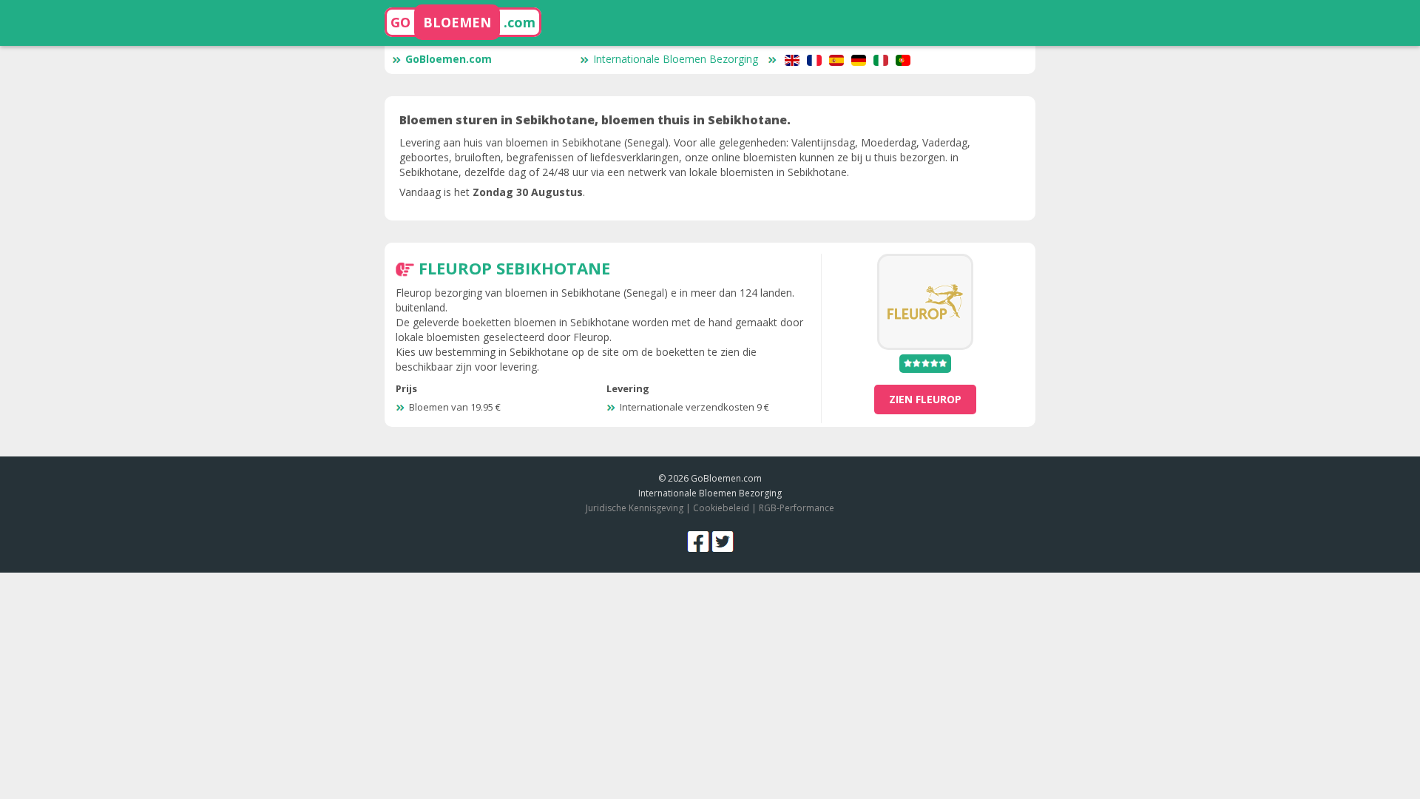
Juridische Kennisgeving (634, 508)
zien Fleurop (925, 399)
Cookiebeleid (722, 508)
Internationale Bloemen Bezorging (675, 59)
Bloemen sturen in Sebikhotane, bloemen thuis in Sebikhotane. (595, 120)
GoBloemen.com (448, 59)
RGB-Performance (796, 508)
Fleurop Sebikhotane (514, 268)
